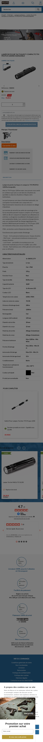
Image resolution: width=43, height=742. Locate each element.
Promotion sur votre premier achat (17, 725)
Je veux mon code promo (17, 737)
